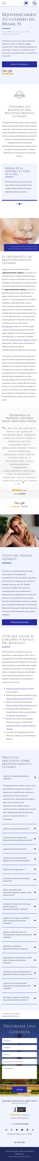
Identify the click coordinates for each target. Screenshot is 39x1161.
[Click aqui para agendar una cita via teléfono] (34, 3)
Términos (11, 1156)
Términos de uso (30, 1082)
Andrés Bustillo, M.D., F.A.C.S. (10, 1016)
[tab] (19, 798)
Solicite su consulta (19, 64)
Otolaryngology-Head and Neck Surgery (21, 705)
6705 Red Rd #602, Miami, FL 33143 (19, 1134)
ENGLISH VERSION (21, 1124)
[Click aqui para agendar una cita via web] (26, 3)
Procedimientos (19, 32)
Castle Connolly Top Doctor (16, 688)
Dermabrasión (7, 326)
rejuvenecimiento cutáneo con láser (22, 340)
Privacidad (18, 1156)
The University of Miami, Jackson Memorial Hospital (20, 725)
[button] (17, 204)
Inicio (5, 32)
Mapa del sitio (26, 1156)
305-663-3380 (19, 1142)
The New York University (17, 715)
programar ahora (19, 622)
